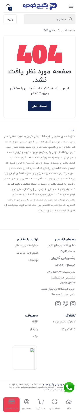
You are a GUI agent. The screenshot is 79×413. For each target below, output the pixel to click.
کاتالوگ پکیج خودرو (64, 321)
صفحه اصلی (68, 30)
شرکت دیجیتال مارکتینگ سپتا (56, 389)
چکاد (35, 336)
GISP (35, 321)
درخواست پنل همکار (26, 245)
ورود (10, 19)
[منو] (71, 6)
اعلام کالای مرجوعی (27, 253)
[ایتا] (65, 304)
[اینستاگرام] (72, 304)
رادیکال (34, 329)
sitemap (33, 260)
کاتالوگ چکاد (68, 329)
